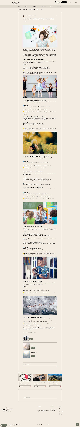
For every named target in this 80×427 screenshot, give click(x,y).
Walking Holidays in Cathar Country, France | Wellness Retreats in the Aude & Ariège (54, 383)
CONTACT (60, 414)
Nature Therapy (25, 9)
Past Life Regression (32, 9)
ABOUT (60, 408)
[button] (70, 2)
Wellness (42, 9)
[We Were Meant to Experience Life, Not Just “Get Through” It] (25, 377)
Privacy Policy (47, 424)
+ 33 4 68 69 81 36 (41, 411)
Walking (38, 9)
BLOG (60, 413)
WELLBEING (60, 411)
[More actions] (56, 15)
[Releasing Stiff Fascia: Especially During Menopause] (40, 377)
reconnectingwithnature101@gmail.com (43, 410)
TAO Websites (14, 425)
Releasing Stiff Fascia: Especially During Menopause (39, 383)
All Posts (19, 9)
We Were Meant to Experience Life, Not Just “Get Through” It (24, 383)
